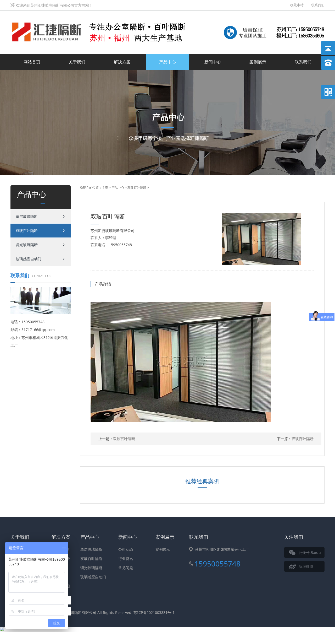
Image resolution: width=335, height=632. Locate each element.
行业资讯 (125, 558)
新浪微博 (306, 566)
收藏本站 (297, 5)
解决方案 (122, 62)
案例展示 (257, 62)
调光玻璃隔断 (27, 244)
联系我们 (318, 5)
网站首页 (32, 62)
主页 (105, 187)
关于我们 (77, 62)
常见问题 (125, 567)
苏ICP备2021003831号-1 (154, 612)
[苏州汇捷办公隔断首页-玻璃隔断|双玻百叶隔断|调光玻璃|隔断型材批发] (102, 16)
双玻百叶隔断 (27, 230)
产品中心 (167, 62)
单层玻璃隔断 (27, 216)
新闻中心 (212, 62)
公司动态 (125, 549)
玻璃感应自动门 (28, 258)
